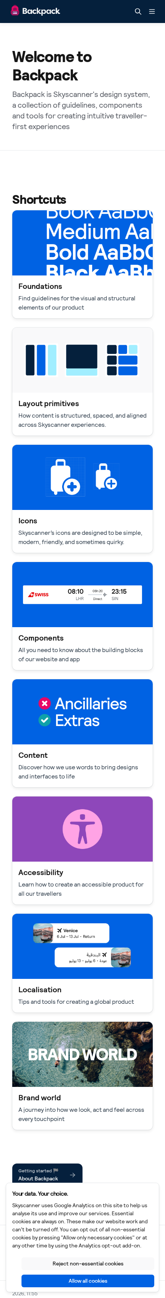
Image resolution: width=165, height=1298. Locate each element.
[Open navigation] (152, 11)
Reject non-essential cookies (88, 1263)
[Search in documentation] (138, 11)
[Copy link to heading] (8, 198)
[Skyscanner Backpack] (35, 11)
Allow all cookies (88, 1281)
